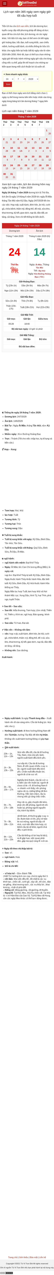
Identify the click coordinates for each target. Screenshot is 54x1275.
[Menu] (4, 3)
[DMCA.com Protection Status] (6, 1273)
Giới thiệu (23, 1257)
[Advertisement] (27, 382)
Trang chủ (12, 1257)
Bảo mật (33, 1257)
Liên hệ (42, 1257)
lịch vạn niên (23, 26)
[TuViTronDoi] (27, 3)
